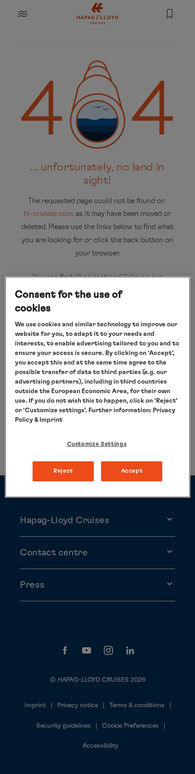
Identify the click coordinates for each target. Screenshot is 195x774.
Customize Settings (97, 444)
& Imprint (48, 420)
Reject (63, 471)
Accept (132, 471)
